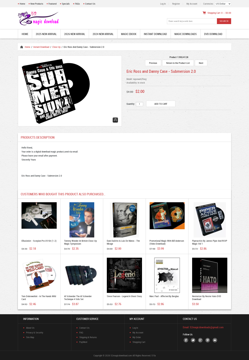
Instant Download (41, 47)
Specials (66, 3)
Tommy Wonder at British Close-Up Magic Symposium (80, 242)
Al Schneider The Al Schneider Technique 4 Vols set (78, 298)
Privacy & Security (34, 332)
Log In (163, 3)
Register (176, 3)
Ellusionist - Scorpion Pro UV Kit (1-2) (39, 240)
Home (22, 3)
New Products (36, 3)
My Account (191, 3)
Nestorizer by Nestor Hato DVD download (206, 298)
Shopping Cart (139, 342)
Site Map (30, 337)
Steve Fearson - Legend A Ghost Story (124, 296)
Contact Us (90, 3)
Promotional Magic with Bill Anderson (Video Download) (166, 242)
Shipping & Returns (88, 337)
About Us (30, 327)
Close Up (56, 47)
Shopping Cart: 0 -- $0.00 (219, 12)
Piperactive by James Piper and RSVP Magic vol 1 (209, 242)
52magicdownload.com (121, 355)
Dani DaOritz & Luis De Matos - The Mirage (123, 242)
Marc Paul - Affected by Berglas (164, 296)
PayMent (83, 342)
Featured (52, 3)
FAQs (77, 3)
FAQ (81, 332)
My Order (137, 337)
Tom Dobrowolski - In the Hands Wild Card (39, 298)
